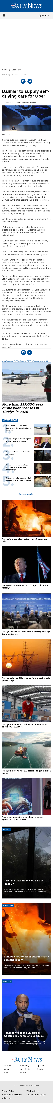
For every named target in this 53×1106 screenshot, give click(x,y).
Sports (40, 1069)
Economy (16, 70)
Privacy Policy (8, 1091)
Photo (23, 1073)
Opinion (40, 1066)
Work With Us (32, 1091)
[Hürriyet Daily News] (26, 6)
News (4, 70)
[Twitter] (29, 81)
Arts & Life (25, 1069)
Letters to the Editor (36, 1095)
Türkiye (7, 1066)
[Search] (40, 15)
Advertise (6, 1098)
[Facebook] (23, 81)
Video (7, 1073)
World (7, 1069)
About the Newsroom (12, 1095)
